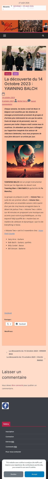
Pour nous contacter (13, 452)
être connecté (17, 385)
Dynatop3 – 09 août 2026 (23, 7)
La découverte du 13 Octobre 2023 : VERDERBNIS (27, 352)
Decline (13, 474)
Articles (7, 74)
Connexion (10, 436)
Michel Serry (22, 101)
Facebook (8, 313)
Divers (16, 74)
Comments (11, 447)
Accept (34, 474)
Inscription (10, 431)
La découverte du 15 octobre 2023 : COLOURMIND (25, 358)
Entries (10, 442)
